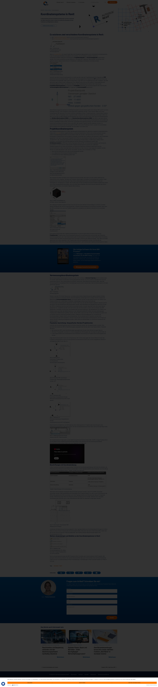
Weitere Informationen (134, 682)
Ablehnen (29, 682)
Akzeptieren (82, 682)
